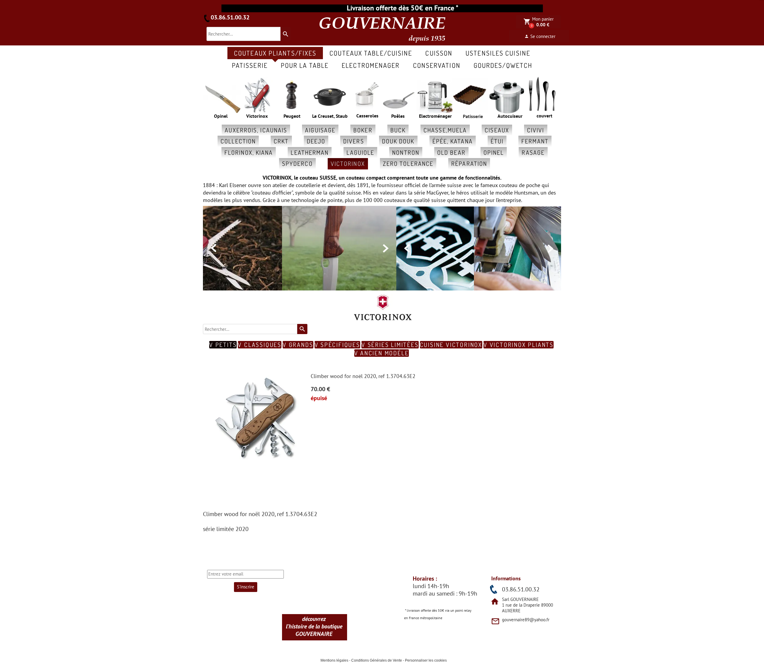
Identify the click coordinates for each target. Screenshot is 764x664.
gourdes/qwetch (503, 65)
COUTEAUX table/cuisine (370, 53)
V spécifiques (337, 344)
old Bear (451, 152)
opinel (493, 152)
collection (238, 141)
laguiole (360, 152)
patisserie (250, 65)
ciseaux (497, 130)
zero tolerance (408, 163)
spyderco (297, 163)
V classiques (259, 344)
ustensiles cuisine (498, 53)
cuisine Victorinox (451, 344)
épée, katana (452, 141)
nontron (405, 152)
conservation (436, 65)
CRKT (281, 141)
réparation (469, 163)
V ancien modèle (381, 353)
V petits (223, 344)
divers (353, 141)
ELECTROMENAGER (371, 65)
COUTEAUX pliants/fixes (275, 53)
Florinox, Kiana (248, 152)
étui (497, 141)
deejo (316, 141)
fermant (535, 141)
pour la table (305, 65)
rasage (533, 152)
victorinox (348, 163)
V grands (298, 344)
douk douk (398, 141)
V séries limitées (390, 344)
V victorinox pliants (518, 344)
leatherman (310, 152)
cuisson (438, 53)
